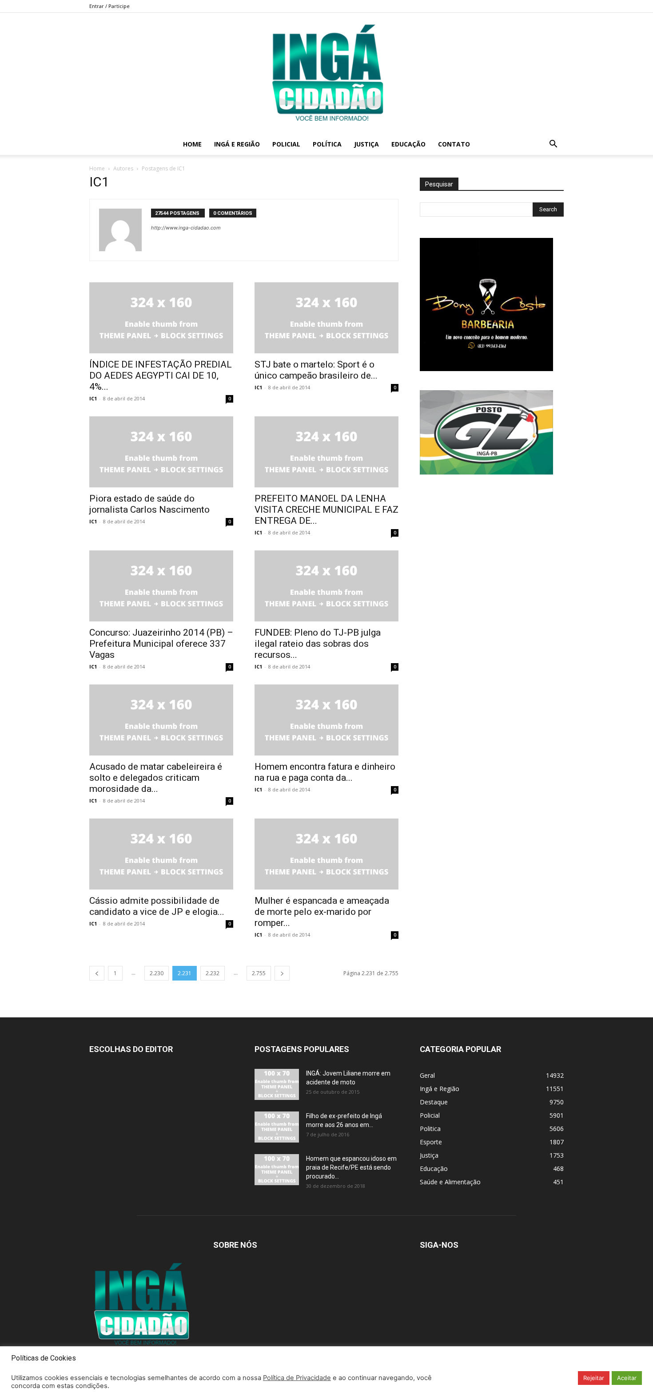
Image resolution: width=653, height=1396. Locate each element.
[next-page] (282, 973)
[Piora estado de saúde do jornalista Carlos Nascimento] (161, 451)
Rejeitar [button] (593, 1377)
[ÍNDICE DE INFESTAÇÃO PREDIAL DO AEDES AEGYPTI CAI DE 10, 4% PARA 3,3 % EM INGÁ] (161, 317)
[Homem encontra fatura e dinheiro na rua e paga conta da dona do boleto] (326, 719)
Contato (454, 144)
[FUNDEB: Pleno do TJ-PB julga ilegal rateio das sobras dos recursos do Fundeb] (326, 585)
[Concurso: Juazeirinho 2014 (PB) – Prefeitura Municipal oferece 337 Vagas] (161, 585)
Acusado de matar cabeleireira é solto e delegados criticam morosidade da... (155, 777)
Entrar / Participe (109, 6)
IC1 (93, 398)
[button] (553, 145)
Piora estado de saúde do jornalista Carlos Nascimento (149, 504)
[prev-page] (96, 973)
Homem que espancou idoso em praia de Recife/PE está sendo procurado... (351, 1167)
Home (192, 144)
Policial (286, 144)
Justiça (366, 144)
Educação (408, 144)
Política (327, 144)
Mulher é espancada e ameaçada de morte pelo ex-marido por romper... (322, 911)
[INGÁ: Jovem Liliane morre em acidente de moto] (277, 1084)
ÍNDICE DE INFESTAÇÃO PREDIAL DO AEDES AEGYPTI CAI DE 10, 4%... (160, 375)
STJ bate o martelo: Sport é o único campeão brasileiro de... (316, 370)
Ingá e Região (237, 144)
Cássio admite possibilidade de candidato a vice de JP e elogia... (156, 906)
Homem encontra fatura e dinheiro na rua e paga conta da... (325, 772)
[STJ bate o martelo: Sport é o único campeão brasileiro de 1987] (326, 317)
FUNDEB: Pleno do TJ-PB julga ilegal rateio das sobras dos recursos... (318, 643)
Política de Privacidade (297, 1378)
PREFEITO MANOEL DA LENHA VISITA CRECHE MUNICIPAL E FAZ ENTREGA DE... (326, 509)
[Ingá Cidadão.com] (326, 73)
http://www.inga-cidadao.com (186, 228)
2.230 (156, 973)
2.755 (259, 973)
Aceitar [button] (627, 1377)
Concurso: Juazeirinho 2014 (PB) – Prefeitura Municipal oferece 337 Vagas (161, 643)
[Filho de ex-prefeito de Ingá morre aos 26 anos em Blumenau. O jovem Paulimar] (277, 1127)
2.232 (212, 973)
